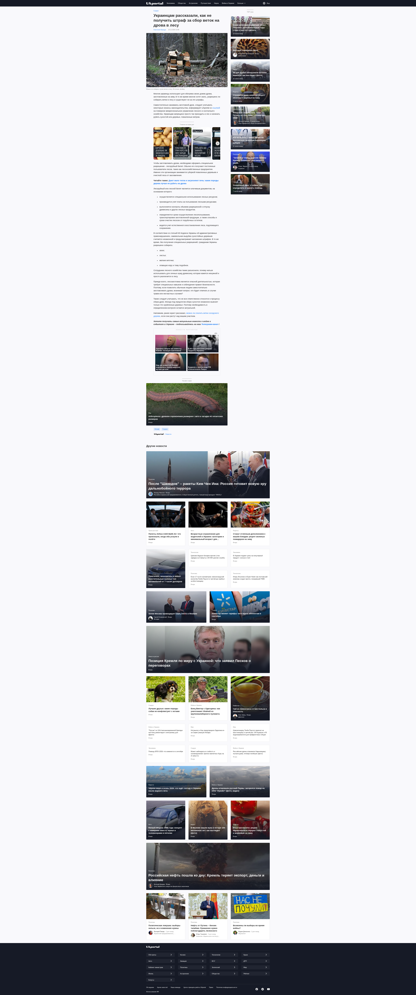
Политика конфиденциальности (226, 987)
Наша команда (175, 987)
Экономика (171, 3)
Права (211, 987)
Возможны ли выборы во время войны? (248, 926)
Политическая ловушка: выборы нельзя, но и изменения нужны (164, 926)
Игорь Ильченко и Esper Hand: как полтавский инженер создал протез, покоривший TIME (250, 578)
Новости (168, 434)
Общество (182, 3)
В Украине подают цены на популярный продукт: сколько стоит (248, 557)
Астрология (193, 3)
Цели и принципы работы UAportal (195, 987)
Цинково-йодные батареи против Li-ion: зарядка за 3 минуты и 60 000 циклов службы (208, 557)
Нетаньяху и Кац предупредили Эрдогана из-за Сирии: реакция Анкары (208, 731)
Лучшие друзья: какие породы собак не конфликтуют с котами (164, 710)
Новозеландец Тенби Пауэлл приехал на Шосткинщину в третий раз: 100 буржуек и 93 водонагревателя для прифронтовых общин (250, 732)
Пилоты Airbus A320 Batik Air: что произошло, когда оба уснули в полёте (165, 536)
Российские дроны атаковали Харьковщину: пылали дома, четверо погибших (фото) (249, 752)
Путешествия (206, 3)
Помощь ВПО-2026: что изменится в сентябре (166, 751)
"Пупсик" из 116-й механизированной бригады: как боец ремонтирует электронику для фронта (166, 732)
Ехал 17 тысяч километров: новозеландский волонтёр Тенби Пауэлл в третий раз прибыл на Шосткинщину (208, 579)
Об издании (150, 987)
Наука (216, 3)
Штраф (157, 429)
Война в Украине (228, 3)
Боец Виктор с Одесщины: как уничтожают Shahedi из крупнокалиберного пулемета (205, 711)
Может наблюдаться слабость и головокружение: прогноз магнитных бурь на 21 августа (207, 753)
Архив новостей (162, 987)
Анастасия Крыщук (160, 30)
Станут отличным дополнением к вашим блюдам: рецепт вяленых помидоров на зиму (249, 536)
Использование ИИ (152, 992)
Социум (156, 11)
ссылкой (216, 108)
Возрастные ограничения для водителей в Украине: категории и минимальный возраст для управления (207, 537)
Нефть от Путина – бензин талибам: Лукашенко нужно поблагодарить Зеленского (204, 928)
